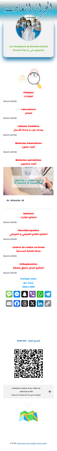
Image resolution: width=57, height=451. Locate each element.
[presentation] (28, 181)
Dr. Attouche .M (15, 200)
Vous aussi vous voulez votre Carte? (32, 443)
